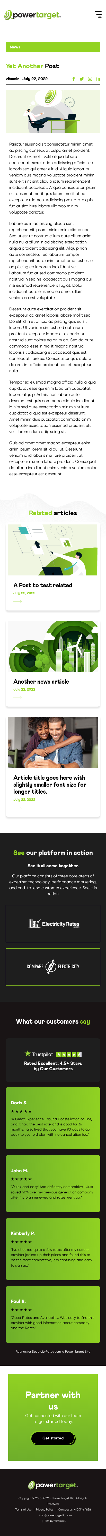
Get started (53, 1438)
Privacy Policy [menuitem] (45, 1509)
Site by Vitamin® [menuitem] (55, 1521)
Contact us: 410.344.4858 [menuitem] (74, 1509)
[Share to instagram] (90, 79)
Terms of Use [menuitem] (23, 1509)
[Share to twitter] (82, 79)
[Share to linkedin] (98, 79)
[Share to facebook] (74, 79)
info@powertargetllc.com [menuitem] (55, 1515)
